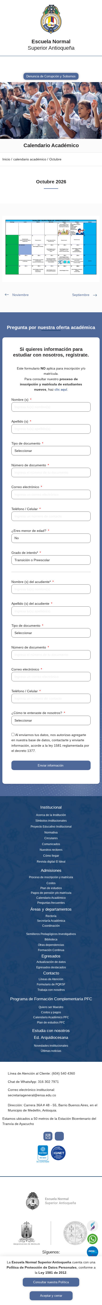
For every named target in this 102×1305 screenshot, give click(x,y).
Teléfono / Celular (25, 509)
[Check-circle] (66, 64)
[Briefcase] (54, 64)
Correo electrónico (25, 487)
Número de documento (29, 465)
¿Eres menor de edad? (29, 531)
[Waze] (59, 1136)
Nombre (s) (20, 399)
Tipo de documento (26, 443)
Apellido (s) (20, 421)
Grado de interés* (25, 553)
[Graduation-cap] (42, 64)
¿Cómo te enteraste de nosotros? (37, 713)
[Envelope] (30, 64)
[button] (93, 62)
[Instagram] (6, 64)
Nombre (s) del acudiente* (31, 582)
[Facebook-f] (18, 64)
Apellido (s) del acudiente (30, 603)
